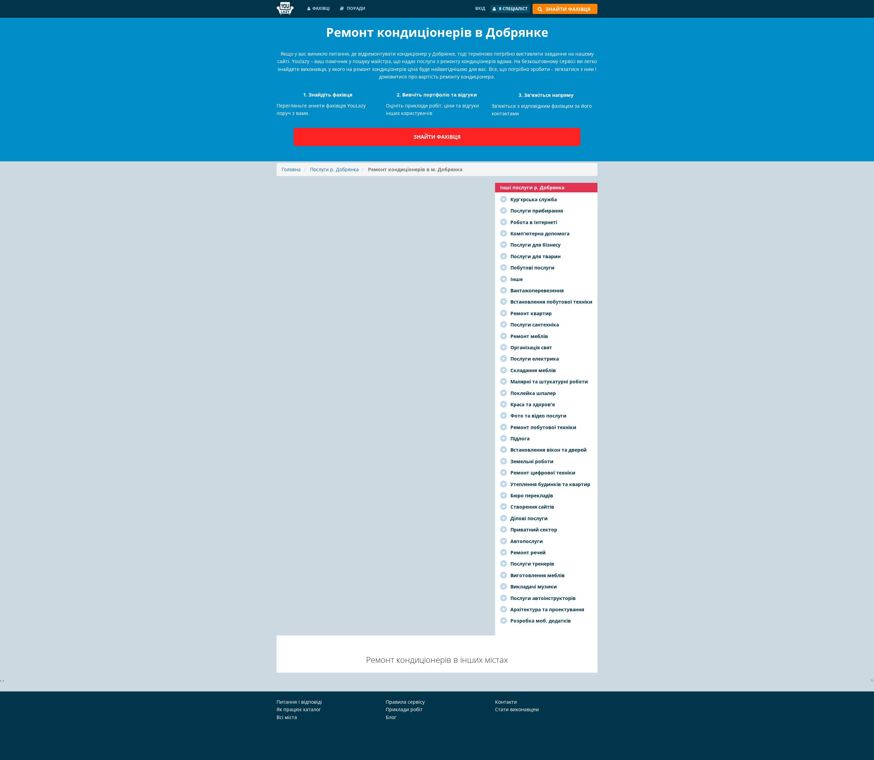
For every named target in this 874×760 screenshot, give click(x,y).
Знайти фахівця (437, 136)
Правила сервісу (405, 702)
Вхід (480, 8)
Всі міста (287, 717)
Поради (355, 8)
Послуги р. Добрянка (334, 169)
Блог (391, 717)
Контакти (506, 702)
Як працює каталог (299, 709)
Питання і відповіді (299, 702)
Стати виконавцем (517, 709)
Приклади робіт (404, 709)
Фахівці (321, 8)
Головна (291, 169)
